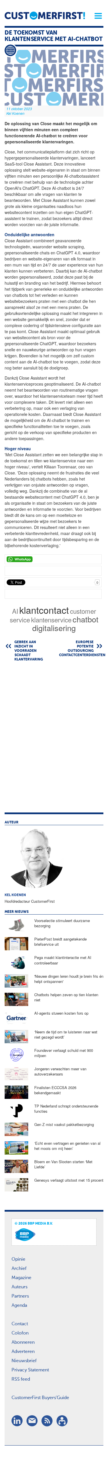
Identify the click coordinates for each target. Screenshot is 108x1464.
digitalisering (54, 627)
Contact (20, 1324)
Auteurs (19, 1287)
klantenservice (51, 619)
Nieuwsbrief (24, 1361)
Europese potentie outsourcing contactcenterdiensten (81, 649)
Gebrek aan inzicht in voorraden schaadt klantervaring (28, 651)
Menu (96, 16)
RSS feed (21, 1379)
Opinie (18, 1259)
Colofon (20, 1333)
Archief (19, 1268)
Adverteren (23, 1351)
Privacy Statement (30, 1370)
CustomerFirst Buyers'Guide (40, 1398)
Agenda (19, 1305)
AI (15, 610)
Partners (20, 1296)
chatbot (85, 619)
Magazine (21, 1278)
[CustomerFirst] (45, 16)
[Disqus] (54, 740)
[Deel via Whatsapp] (53, 559)
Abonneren (23, 1342)
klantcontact (44, 609)
